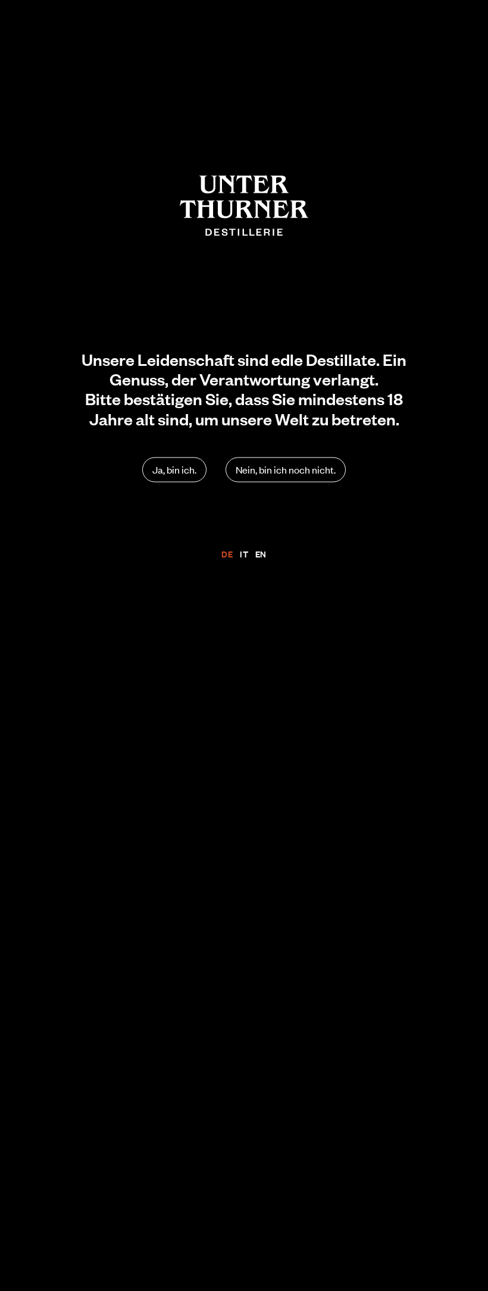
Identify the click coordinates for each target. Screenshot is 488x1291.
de (227, 554)
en (261, 554)
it (244, 554)
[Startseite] (244, 206)
